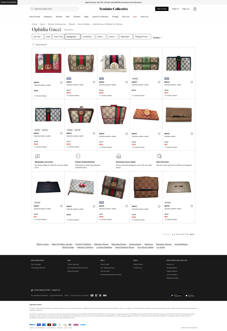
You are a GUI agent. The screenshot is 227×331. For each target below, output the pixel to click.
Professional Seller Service (110, 274)
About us (170, 264)
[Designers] (54, 17)
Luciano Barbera (104, 247)
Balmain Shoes (101, 244)
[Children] (82, 17)
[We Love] (131, 17)
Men (68, 16)
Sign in (175, 9)
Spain (66, 328)
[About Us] (150, 17)
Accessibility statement (39, 295)
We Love (125, 16)
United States (51, 328)
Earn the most (162, 161)
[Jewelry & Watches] (110, 17)
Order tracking (73, 264)
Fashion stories (172, 278)
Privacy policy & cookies (80, 295)
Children (77, 16)
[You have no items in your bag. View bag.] (195, 9)
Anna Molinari (181, 244)
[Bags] (90, 17)
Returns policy (73, 271)
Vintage (115, 16)
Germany (60, 328)
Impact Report (172, 271)
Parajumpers (135, 244)
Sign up (185, 9)
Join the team (172, 274)
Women (59, 16)
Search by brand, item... (44, 9)
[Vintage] (120, 17)
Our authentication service (78, 268)
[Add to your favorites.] (61, 82)
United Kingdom (40, 328)
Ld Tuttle (161, 247)
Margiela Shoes (118, 244)
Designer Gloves (163, 244)
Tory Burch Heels (145, 247)
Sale (135, 16)
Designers (48, 16)
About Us (144, 16)
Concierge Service (38, 268)
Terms (66, 295)
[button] (195, 9)
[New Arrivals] (42, 17)
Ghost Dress (68, 247)
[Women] (64, 17)
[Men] (71, 17)
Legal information (56, 295)
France (32, 328)
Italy (71, 328)
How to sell (104, 264)
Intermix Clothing (85, 247)
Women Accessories (57, 24)
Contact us (138, 268)
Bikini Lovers (43, 244)
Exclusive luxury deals (125, 161)
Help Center (138, 264)
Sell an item (161, 9)
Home (34, 24)
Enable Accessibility (9, 2)
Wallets (72, 24)
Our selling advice (107, 268)
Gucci (42, 24)
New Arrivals (35, 16)
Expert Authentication (85, 161)
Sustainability (172, 268)
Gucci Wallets (84, 24)
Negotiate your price (44, 161)
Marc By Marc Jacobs (62, 244)
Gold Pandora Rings (124, 247)
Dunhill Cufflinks (83, 244)
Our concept (36, 264)
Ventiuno (148, 244)
